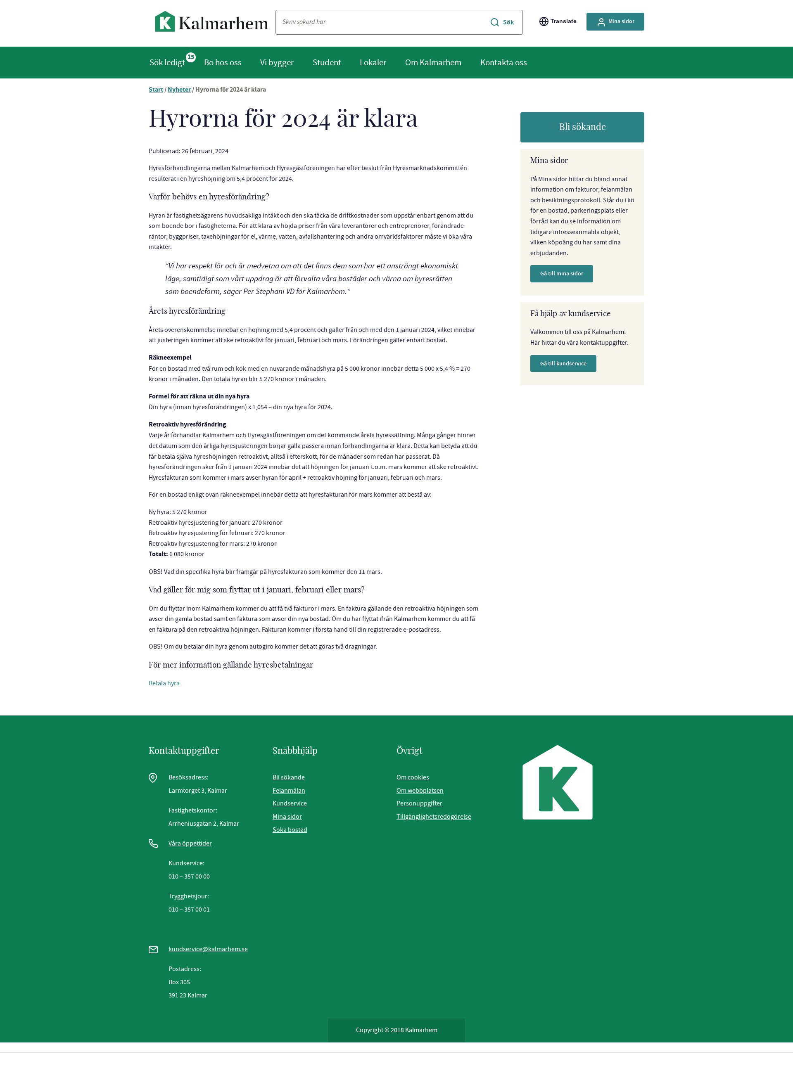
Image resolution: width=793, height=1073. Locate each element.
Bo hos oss (223, 62)
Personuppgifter (419, 803)
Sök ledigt (167, 62)
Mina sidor (621, 21)
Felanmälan (289, 790)
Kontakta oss (503, 62)
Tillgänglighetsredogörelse (433, 816)
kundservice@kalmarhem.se (208, 949)
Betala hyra (164, 683)
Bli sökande (582, 127)
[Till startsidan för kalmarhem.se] (212, 23)
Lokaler (373, 62)
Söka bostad (290, 830)
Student (327, 62)
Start (156, 90)
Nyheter (179, 90)
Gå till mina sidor (561, 273)
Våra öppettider (190, 843)
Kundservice (290, 803)
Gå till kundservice (563, 363)
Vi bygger (277, 62)
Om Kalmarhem (433, 62)
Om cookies (412, 777)
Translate (564, 21)
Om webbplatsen (420, 790)
